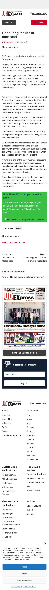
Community (39, 22)
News (18, 228)
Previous (8, 254)
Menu (6, 22)
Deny (24, 574)
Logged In (21, 277)
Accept (24, 567)
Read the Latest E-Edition (24, 352)
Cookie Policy (16, 586)
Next (42, 254)
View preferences (24, 581)
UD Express (7, 42)
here (17, 206)
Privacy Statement (29, 586)
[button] (45, 543)
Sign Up (24, 383)
